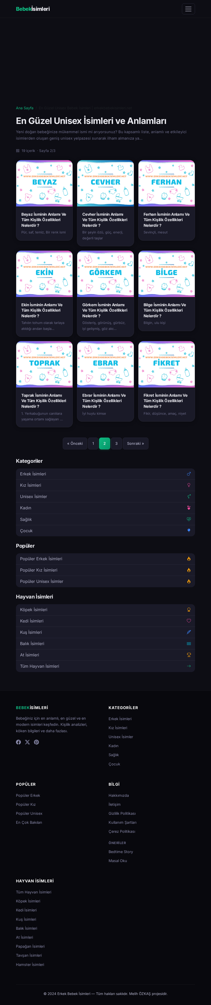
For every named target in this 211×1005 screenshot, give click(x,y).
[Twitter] (27, 742)
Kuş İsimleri (31, 632)
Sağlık (26, 519)
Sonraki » (135, 443)
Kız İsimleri (30, 485)
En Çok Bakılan (29, 822)
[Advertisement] (105, 66)
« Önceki (75, 443)
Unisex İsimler (33, 496)
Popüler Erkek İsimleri (41, 558)
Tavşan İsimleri (29, 955)
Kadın (25, 507)
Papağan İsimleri (30, 946)
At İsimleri (29, 654)
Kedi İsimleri (31, 620)
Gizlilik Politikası (122, 813)
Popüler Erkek (28, 795)
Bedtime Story (121, 851)
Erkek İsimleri (33, 473)
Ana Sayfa (24, 108)
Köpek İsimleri (33, 609)
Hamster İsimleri (30, 964)
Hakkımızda (119, 795)
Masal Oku (118, 860)
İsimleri (33, 9)
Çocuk (26, 530)
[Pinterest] (36, 742)
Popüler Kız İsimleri (38, 570)
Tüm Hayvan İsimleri (39, 666)
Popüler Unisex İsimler (41, 581)
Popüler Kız (26, 804)
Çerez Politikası (122, 831)
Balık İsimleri (32, 643)
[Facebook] (18, 742)
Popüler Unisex (29, 813)
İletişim (115, 804)
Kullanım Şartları (122, 822)
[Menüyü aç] (188, 8)
